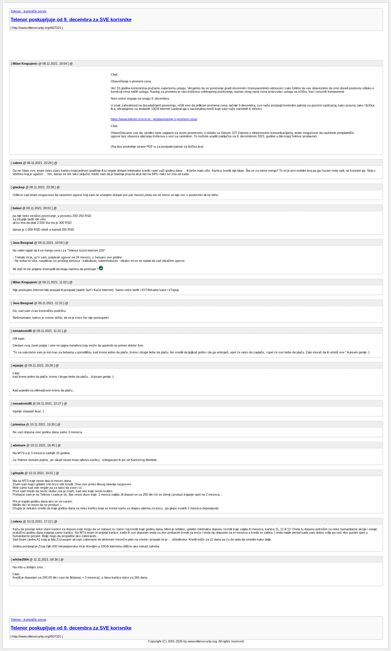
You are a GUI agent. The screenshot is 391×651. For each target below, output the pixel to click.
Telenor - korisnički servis (28, 11)
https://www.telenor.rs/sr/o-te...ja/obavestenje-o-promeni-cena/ (154, 119)
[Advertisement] (113, 47)
